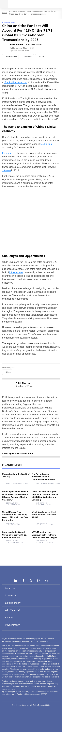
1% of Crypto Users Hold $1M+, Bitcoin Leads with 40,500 (44, 515)
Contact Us (10, 595)
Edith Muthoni (12, 503)
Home (4, 13)
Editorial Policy (12, 603)
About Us (10, 588)
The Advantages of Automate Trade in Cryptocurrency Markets (43, 477)
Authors (9, 617)
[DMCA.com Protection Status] (31, 718)
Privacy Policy (12, 625)
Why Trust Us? (12, 610)
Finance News (9, 22)
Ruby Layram (11, 483)
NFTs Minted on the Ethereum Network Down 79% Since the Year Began (44, 535)
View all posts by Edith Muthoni (17, 453)
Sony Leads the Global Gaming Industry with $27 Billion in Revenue (14, 535)
